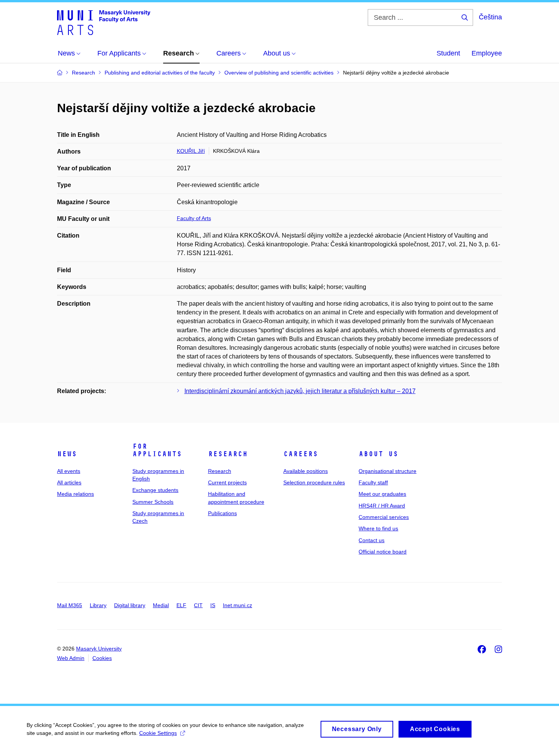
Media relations (75, 494)
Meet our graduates (382, 494)
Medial (161, 605)
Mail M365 (69, 605)
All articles (69, 482)
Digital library (129, 605)
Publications (222, 513)
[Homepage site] (103, 22)
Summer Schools (152, 502)
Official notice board (383, 552)
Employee (487, 53)
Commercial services (384, 517)
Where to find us (378, 528)
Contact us (371, 540)
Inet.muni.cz (237, 605)
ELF (181, 605)
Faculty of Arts (194, 218)
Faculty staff (373, 482)
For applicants (157, 450)
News (67, 454)
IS (212, 605)
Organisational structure (387, 471)
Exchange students (155, 490)
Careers (300, 454)
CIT (198, 605)
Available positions (305, 471)
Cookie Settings (158, 733)
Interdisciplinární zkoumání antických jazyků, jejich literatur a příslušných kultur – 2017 (300, 391)
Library (98, 605)
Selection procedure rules (314, 482)
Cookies (102, 658)
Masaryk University (99, 649)
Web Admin (70, 658)
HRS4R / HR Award (382, 506)
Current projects (227, 482)
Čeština (490, 17)
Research (228, 454)
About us (378, 454)
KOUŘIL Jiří (191, 151)
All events (68, 471)
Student (448, 53)
